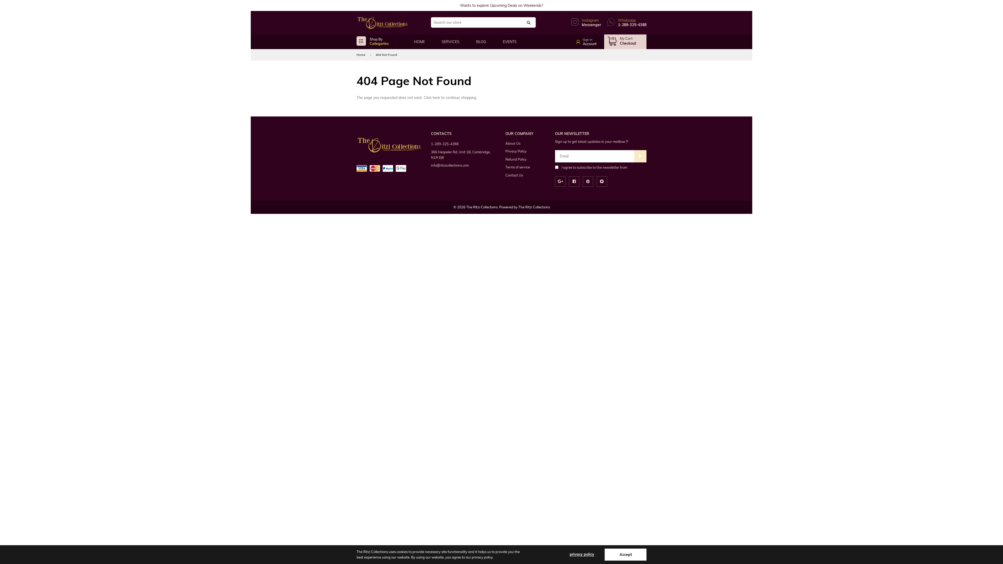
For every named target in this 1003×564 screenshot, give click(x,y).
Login (592, 40)
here (436, 97)
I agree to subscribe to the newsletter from (594, 167)
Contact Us (514, 175)
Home (361, 55)
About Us (512, 143)
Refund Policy (516, 159)
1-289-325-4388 (445, 144)
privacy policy (582, 554)
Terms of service (517, 167)
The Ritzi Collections (534, 207)
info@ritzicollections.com (450, 165)
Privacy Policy (516, 151)
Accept (626, 554)
